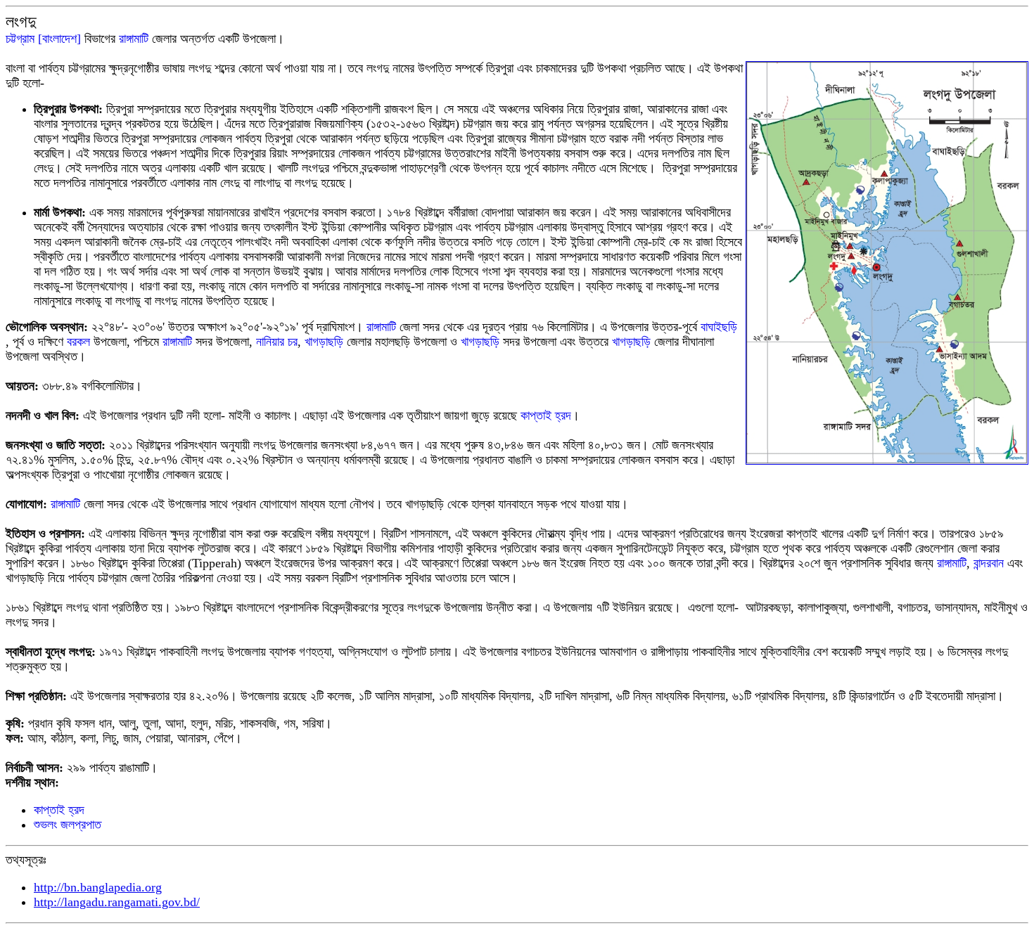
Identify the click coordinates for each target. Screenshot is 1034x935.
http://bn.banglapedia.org (98, 887)
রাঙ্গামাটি (133, 39)
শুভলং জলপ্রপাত (67, 825)
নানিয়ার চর (277, 342)
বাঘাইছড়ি (719, 327)
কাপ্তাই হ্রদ (546, 415)
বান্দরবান (989, 563)
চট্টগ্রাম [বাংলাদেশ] (43, 39)
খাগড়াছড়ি (324, 342)
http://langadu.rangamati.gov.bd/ (117, 902)
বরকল (80, 342)
